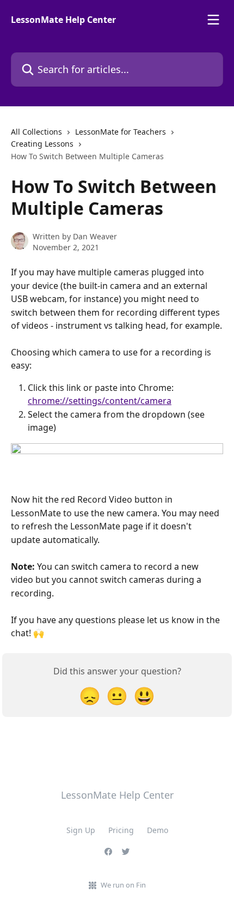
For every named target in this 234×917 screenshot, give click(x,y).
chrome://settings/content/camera (99, 401)
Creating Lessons (42, 143)
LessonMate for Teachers (120, 131)
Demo (157, 830)
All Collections (36, 131)
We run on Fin (123, 885)
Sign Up (80, 830)
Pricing (121, 830)
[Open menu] (213, 19)
